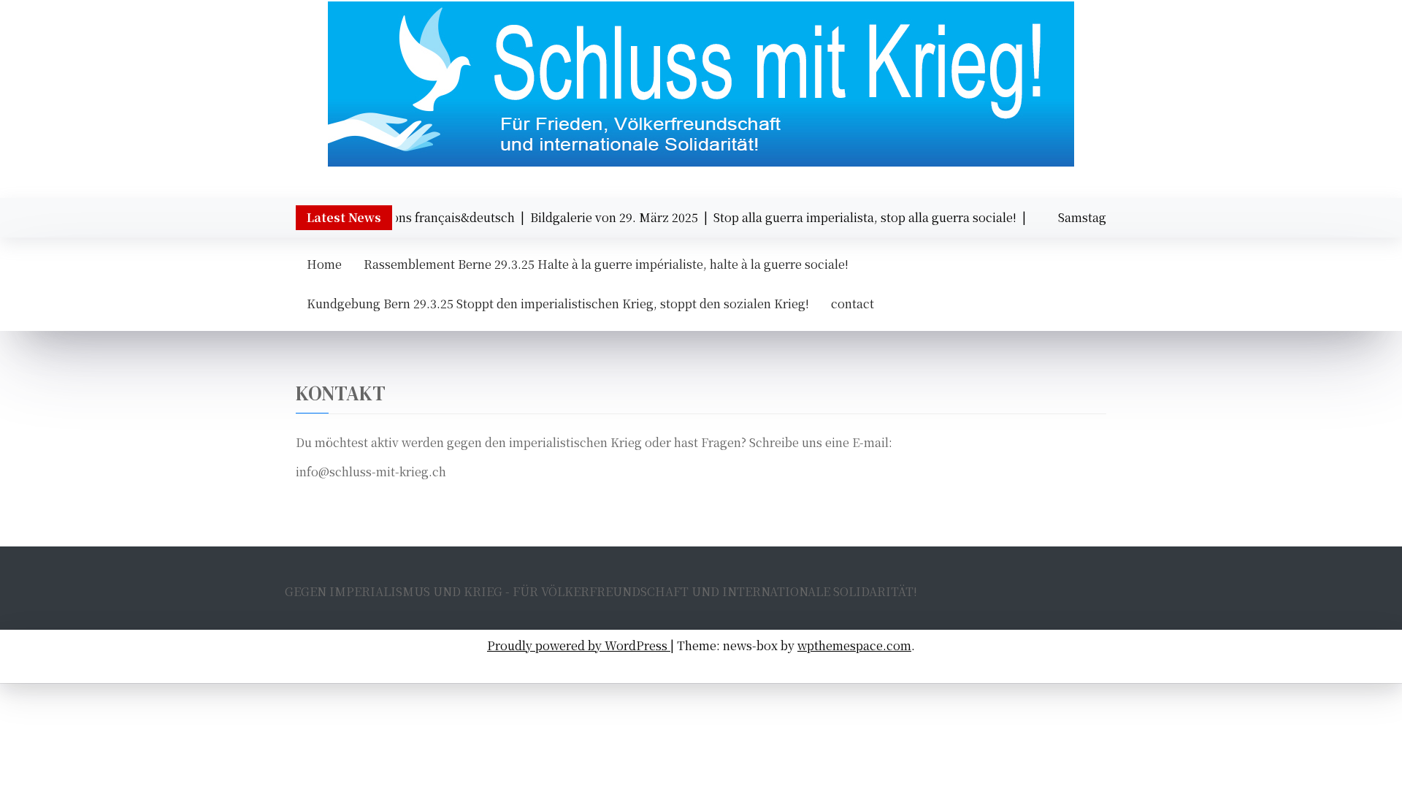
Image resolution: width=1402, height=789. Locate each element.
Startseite (475, 667)
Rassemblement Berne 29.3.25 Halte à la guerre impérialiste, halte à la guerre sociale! (606, 264)
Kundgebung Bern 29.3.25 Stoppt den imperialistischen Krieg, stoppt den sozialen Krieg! (558, 303)
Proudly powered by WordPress (578, 645)
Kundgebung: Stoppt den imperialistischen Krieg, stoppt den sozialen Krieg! (708, 667)
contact (852, 303)
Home (324, 264)
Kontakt (938, 667)
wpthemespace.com (854, 645)
